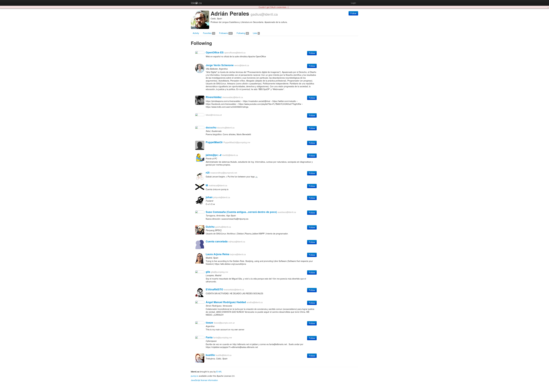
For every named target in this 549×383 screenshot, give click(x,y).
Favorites (209, 33)
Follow (353, 13)
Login (353, 2)
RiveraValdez (214, 97)
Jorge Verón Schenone (220, 65)
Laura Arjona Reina (217, 254)
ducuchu (211, 127)
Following (242, 33)
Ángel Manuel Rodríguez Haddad (226, 302)
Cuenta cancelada (217, 241)
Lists (256, 33)
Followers (225, 33)
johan (209, 197)
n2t (208, 172)
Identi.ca (196, 3)
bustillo (210, 355)
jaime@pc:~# (213, 155)
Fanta (209, 337)
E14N (218, 371)
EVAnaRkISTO (214, 289)
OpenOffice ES (215, 52)
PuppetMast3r (214, 142)
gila (208, 271)
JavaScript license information (204, 380)
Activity (196, 33)
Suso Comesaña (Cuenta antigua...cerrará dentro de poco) (241, 212)
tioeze (209, 322)
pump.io (194, 375)
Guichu (210, 226)
